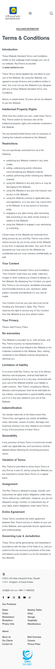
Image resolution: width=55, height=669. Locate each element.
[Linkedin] (19, 597)
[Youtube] (24, 597)
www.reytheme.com (14, 67)
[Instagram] (14, 597)
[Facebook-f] (3, 597)
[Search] (51, 13)
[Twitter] (8, 597)
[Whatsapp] (30, 597)
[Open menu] (30, 13)
